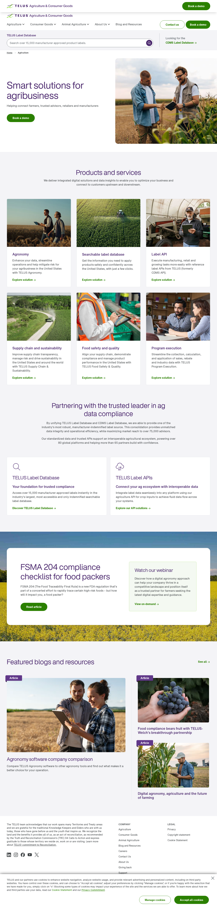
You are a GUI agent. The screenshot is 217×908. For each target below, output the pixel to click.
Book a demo (198, 25)
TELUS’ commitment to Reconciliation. (35, 845)
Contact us (172, 25)
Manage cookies (155, 900)
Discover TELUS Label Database (32, 508)
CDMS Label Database (180, 42)
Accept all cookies (191, 900)
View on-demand (145, 604)
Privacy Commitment (93, 890)
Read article (34, 607)
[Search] (149, 43)
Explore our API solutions (131, 508)
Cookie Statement (62, 890)
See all (202, 661)
